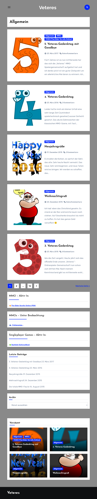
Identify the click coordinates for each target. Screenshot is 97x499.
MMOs (59, 36)
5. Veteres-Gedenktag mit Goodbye (25, 362)
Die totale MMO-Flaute (19, 387)
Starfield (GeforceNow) (20, 345)
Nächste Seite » (83, 286)
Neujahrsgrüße (54, 146)
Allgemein (49, 36)
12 (30, 286)
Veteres (47, 7)
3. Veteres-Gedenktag (58, 246)
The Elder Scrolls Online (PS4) (23, 305)
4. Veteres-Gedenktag (58, 97)
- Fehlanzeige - (17, 325)
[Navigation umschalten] (9, 7)
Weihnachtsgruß (55, 196)
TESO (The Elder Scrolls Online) (58, 39)
